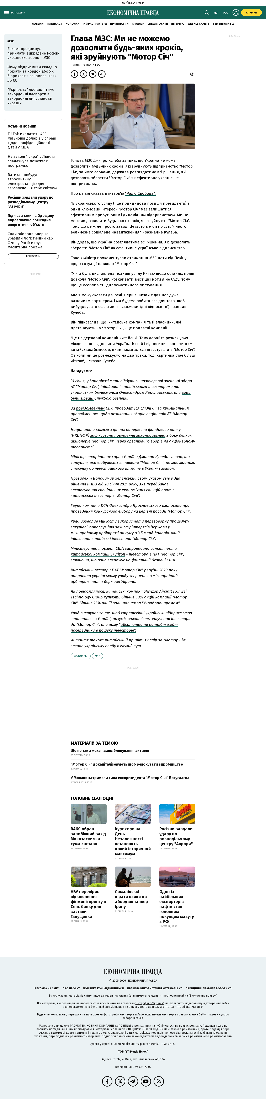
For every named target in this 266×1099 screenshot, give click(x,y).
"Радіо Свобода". (140, 193)
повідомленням (90, 408)
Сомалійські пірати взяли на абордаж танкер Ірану (131, 899)
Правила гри (119, 24)
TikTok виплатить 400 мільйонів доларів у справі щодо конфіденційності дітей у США (32, 141)
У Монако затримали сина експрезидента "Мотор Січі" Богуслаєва (130, 778)
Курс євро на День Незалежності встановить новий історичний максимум (133, 841)
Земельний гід (223, 24)
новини (37, 24)
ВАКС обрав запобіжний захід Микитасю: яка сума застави (88, 836)
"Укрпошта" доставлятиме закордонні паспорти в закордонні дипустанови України (30, 96)
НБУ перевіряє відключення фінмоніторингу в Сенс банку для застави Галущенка (88, 904)
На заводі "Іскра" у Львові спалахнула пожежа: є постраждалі (31, 161)
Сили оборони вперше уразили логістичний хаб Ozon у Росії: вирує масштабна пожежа (30, 241)
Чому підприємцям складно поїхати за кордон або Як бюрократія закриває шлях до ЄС (32, 74)
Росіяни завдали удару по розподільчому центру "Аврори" (176, 836)
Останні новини (22, 126)
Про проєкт (71, 988)
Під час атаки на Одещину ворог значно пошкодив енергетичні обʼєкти (31, 220)
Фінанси (138, 24)
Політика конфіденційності (103, 988)
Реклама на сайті (46, 988)
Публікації (54, 24)
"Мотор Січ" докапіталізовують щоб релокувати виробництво (127, 764)
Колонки (72, 24)
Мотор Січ (80, 656)
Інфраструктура (95, 24)
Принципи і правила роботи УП (209, 988)
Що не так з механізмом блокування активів (110, 750)
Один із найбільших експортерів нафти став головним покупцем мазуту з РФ (176, 906)
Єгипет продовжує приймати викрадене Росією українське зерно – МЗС (33, 53)
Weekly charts (198, 24)
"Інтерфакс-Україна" (149, 1003)
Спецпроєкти (158, 24)
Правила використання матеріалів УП (154, 988)
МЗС (97, 656)
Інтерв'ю (177, 24)
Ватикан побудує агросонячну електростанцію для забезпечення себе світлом (32, 182)
